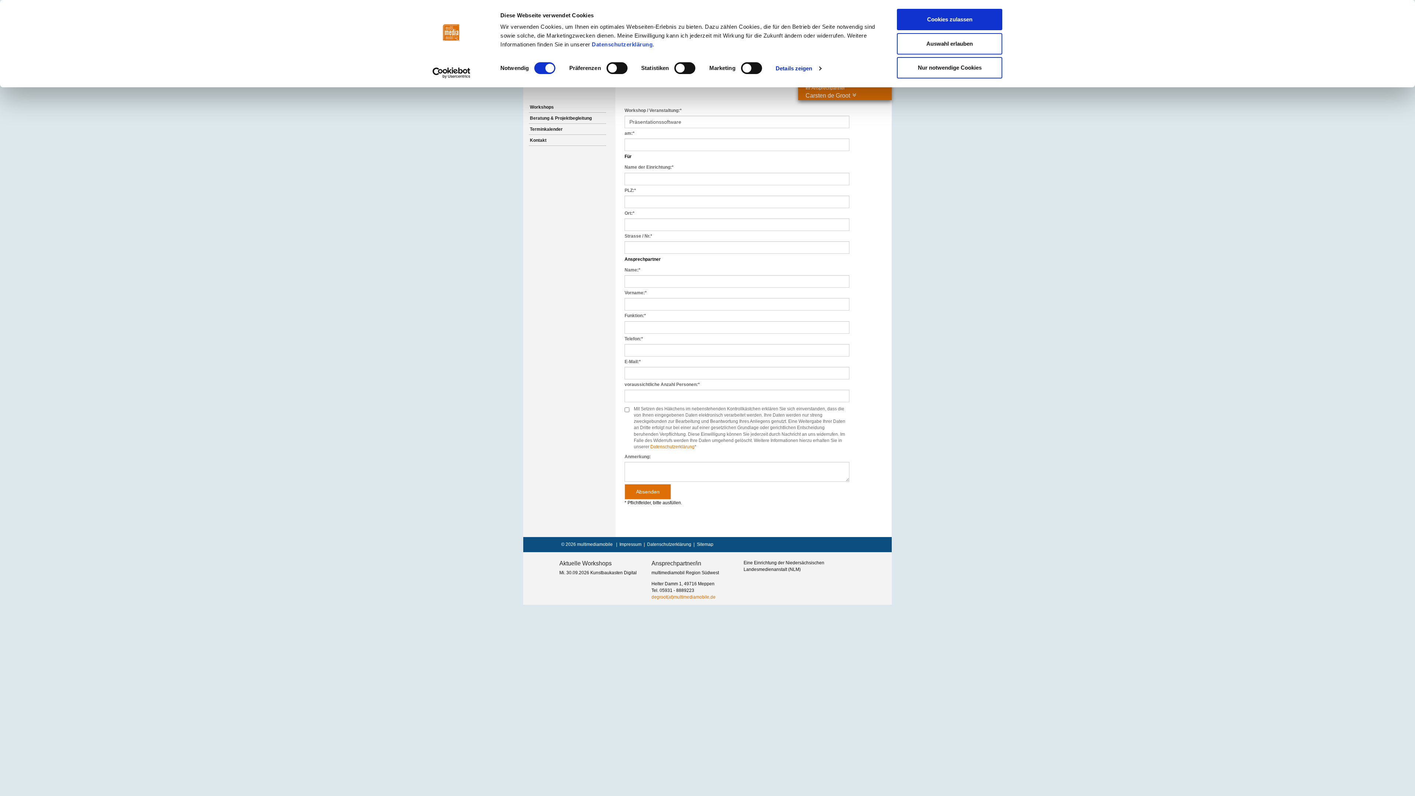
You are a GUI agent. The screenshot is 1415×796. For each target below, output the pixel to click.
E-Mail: (633, 361)
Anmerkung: (638, 456)
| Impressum (628, 544)
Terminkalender (546, 129)
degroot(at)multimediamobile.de (683, 597)
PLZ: (630, 190)
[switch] (617, 68)
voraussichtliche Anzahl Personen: (662, 384)
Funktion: (635, 315)
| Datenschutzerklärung (666, 544)
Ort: (630, 213)
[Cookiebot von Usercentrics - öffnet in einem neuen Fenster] (451, 72)
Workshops (542, 107)
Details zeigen (794, 68)
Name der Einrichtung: (649, 167)
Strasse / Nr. (638, 236)
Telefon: (634, 338)
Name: (632, 270)
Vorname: (636, 292)
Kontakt (538, 140)
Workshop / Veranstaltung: (653, 110)
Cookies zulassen (949, 19)
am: (630, 133)
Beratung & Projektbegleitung (561, 118)
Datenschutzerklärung (622, 44)
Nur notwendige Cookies (950, 67)
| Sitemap (702, 544)
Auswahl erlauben (949, 44)
